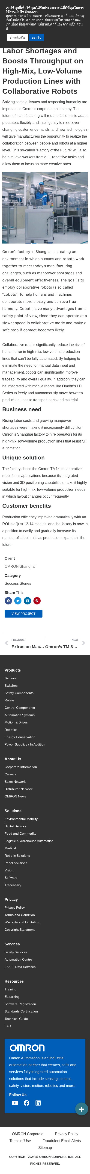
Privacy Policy (15, 907)
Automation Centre (18, 959)
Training (10, 989)
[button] (8, 600)
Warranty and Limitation (22, 922)
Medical (10, 848)
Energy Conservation (20, 737)
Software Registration (20, 1004)
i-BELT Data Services (20, 967)
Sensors (11, 678)
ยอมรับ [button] (36, 37)
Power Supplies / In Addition (25, 744)
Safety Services (16, 952)
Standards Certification (21, 1011)
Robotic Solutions (17, 855)
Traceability (13, 885)
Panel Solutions (16, 863)
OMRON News (15, 796)
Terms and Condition (20, 915)
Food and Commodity (20, 833)
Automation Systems (20, 715)
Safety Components (19, 693)
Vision (9, 870)
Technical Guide (16, 1019)
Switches (11, 685)
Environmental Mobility (21, 819)
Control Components (20, 707)
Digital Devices (15, 826)
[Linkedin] (38, 1103)
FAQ (8, 1026)
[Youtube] (15, 1103)
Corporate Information (21, 767)
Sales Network (15, 781)
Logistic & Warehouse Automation (29, 841)
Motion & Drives (16, 722)
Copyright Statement (20, 929)
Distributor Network (19, 789)
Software (11, 877)
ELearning (12, 996)
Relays (10, 700)
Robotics (11, 730)
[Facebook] (26, 1103)
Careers (10, 774)
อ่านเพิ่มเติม (17, 37)
